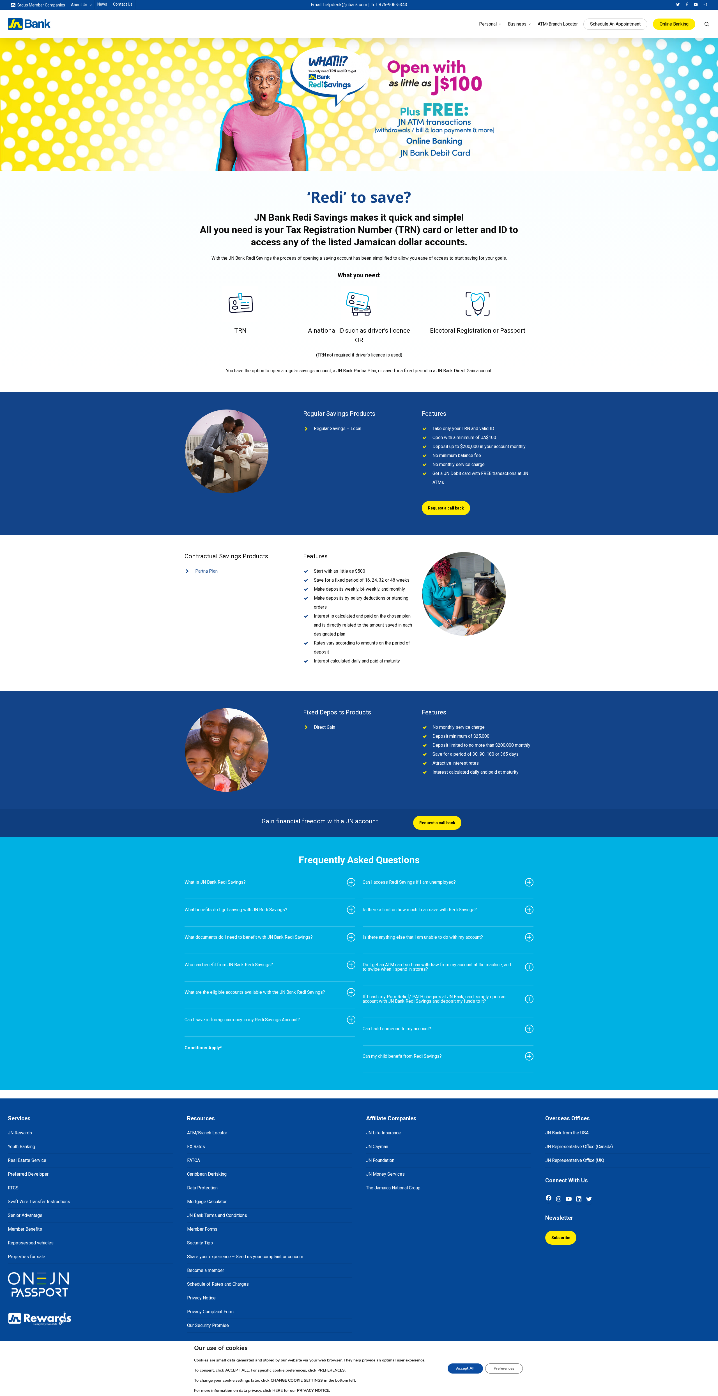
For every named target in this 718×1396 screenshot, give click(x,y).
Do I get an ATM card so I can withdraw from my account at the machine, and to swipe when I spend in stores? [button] (437, 967)
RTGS (13, 1188)
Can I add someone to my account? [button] (397, 1028)
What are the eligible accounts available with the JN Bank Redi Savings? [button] (255, 992)
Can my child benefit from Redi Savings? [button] (402, 1056)
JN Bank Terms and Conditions (217, 1215)
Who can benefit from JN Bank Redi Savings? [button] (229, 964)
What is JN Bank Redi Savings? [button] (215, 882)
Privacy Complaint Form (210, 1311)
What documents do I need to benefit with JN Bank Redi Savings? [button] (249, 937)
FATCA (193, 1160)
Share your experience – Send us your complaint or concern (245, 1256)
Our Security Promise (208, 1325)
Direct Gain (324, 727)
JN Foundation (380, 1160)
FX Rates (196, 1146)
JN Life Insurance (383, 1132)
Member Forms (202, 1229)
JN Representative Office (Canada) (579, 1146)
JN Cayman (377, 1146)
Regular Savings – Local (337, 428)
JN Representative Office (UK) (574, 1160)
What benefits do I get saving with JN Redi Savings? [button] (236, 909)
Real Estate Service (27, 1160)
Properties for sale (26, 1256)
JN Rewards (20, 1132)
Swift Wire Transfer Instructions (39, 1201)
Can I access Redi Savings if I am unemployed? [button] (409, 882)
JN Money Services (385, 1174)
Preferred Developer (28, 1174)
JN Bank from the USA (567, 1132)
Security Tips (200, 1243)
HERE (277, 1390)
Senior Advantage (25, 1215)
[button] (446, 508)
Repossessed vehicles (31, 1243)
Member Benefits (25, 1229)
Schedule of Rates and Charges (218, 1284)
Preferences (504, 1368)
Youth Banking (21, 1146)
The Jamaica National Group (393, 1188)
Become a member (205, 1270)
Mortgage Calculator (207, 1201)
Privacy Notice (201, 1298)
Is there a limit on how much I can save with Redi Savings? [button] (420, 909)
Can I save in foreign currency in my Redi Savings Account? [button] (242, 1019)
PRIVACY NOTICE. (313, 1390)
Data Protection (202, 1188)
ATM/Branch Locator (207, 1132)
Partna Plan (206, 571)
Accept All (465, 1368)
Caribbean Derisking (207, 1174)
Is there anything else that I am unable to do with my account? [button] (423, 937)
